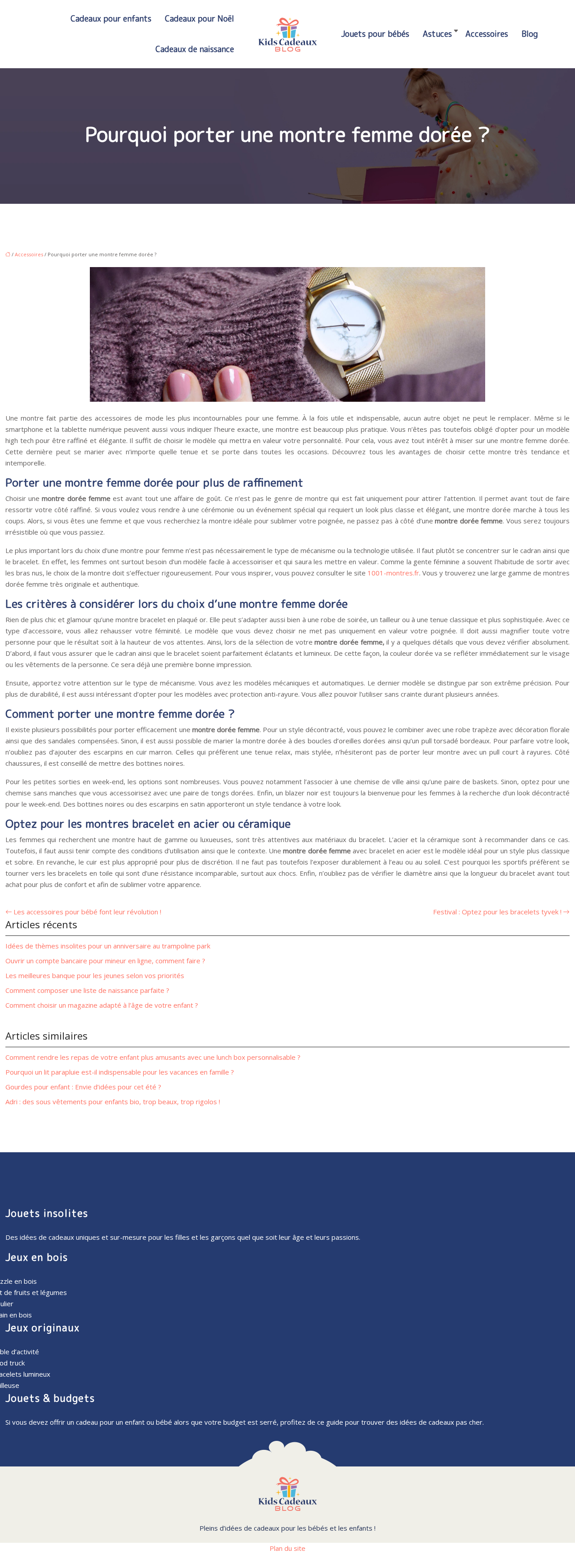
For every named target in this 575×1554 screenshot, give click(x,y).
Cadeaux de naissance (194, 49)
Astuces (437, 34)
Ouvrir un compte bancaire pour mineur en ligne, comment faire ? (105, 960)
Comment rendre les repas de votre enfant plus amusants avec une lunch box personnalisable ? (153, 1057)
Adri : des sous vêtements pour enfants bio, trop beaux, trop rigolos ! (112, 1101)
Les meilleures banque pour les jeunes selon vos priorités (94, 975)
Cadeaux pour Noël (199, 18)
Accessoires (486, 34)
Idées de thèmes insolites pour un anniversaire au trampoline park (107, 945)
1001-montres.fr (393, 572)
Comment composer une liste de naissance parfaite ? (87, 990)
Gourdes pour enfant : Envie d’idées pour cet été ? (83, 1086)
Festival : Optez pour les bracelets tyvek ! (497, 911)
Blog (530, 34)
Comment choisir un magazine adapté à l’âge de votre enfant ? (101, 1005)
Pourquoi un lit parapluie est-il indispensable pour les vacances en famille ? (119, 1071)
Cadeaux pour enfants (111, 18)
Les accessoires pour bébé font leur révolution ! (87, 911)
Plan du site (287, 1548)
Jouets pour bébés (375, 34)
